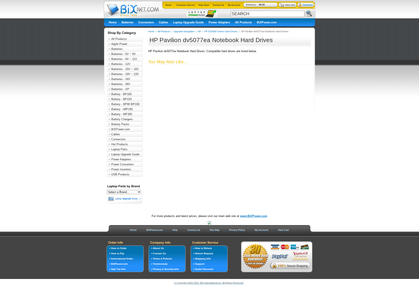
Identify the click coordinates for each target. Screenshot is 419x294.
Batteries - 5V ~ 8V (123, 54)
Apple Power (119, 44)
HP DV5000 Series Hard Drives (221, 31)
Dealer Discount (204, 269)
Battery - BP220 (121, 99)
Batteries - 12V (120, 64)
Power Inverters (121, 169)
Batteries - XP (120, 89)
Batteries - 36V (120, 84)
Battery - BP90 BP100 (125, 104)
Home (113, 22)
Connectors (146, 22)
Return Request (204, 253)
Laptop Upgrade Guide (188, 22)
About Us (158, 248)
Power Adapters (219, 22)
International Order (122, 258)
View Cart (283, 230)
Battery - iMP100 (122, 109)
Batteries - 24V (120, 79)
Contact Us (193, 230)
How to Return (203, 248)
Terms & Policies (162, 258)
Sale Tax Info (118, 269)
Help (175, 230)
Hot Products (119, 144)
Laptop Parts (119, 149)
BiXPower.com (267, 22)
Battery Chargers (122, 119)
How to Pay (117, 253)
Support (199, 264)
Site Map (215, 230)
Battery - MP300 (121, 114)
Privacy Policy (237, 230)
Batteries (127, 22)
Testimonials (160, 264)
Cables (163, 22)
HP (199, 31)
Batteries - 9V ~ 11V (124, 59)
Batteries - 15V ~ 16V (125, 69)
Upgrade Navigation (183, 31)
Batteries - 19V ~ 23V (125, 74)
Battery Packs (120, 124)
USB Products (120, 174)
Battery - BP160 (121, 94)
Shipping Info (203, 258)
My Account (261, 230)
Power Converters (122, 164)
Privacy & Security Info (166, 269)
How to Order (119, 248)
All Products (243, 22)
